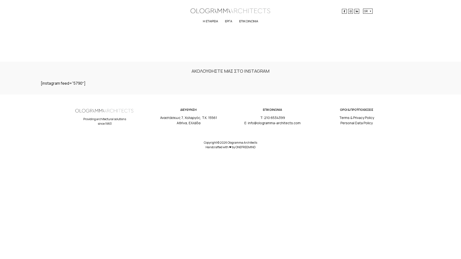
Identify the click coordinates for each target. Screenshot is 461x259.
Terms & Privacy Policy (356, 117)
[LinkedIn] (356, 11)
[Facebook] (344, 11)
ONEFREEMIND (246, 147)
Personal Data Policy (356, 123)
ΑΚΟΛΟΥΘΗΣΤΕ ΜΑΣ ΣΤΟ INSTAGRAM (230, 71)
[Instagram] (350, 11)
